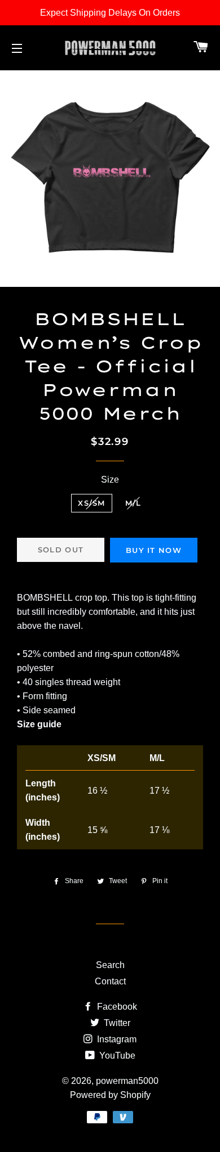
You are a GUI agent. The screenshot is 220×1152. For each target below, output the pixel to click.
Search (110, 965)
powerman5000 (127, 1081)
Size (110, 479)
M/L (133, 502)
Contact (110, 981)
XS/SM (91, 502)
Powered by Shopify (110, 1095)
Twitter (116, 1023)
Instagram (116, 1039)
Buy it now (154, 550)
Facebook (116, 1006)
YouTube (116, 1055)
